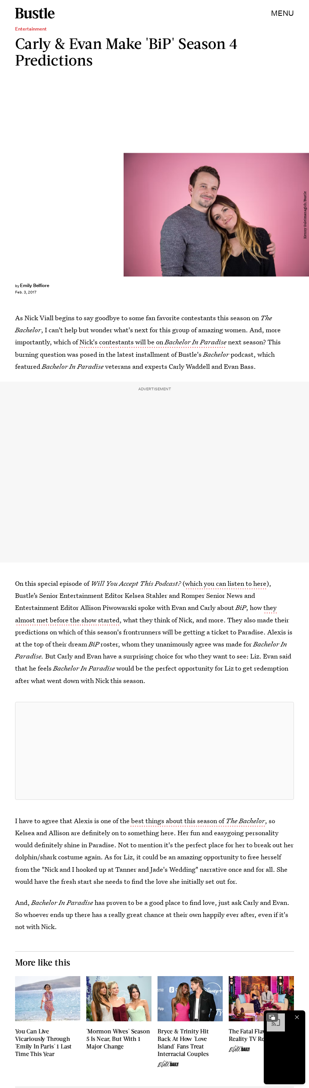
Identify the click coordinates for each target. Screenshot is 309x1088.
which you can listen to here (225, 583)
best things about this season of (197, 820)
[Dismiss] (297, 1017)
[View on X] (154, 750)
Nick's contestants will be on (153, 342)
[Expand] (272, 1017)
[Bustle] (35, 13)
